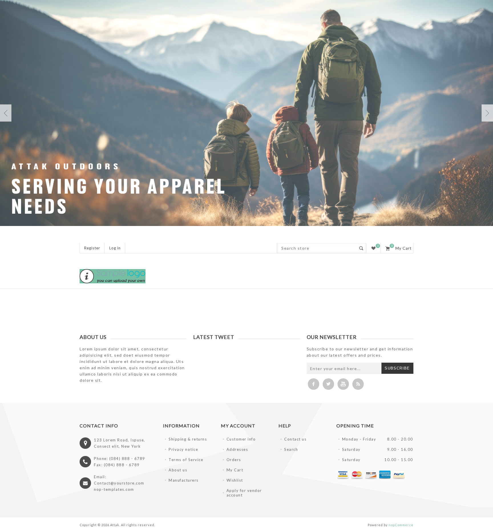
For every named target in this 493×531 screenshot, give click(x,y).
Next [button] (487, 113)
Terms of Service (186, 459)
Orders (234, 459)
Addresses (237, 449)
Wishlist (235, 480)
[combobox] (316, 248)
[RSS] (358, 384)
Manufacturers (184, 480)
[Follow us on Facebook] (313, 384)
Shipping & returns (188, 439)
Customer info (241, 439)
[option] (246, 113)
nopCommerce (401, 525)
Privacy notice (183, 449)
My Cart (235, 470)
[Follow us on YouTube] (343, 384)
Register (92, 248)
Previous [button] (5, 113)
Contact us (295, 439)
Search (361, 248)
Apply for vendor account (244, 492)
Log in (115, 248)
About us (178, 470)
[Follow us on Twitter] (328, 384)
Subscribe (397, 368)
